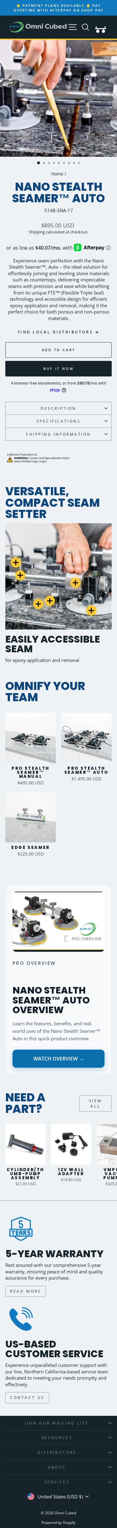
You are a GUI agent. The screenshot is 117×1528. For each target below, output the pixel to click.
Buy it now (58, 368)
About (57, 1467)
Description (58, 408)
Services (57, 1481)
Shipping (37, 232)
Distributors (56, 1452)
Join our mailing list (57, 1422)
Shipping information (58, 434)
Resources (57, 1437)
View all (95, 1103)
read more (25, 1291)
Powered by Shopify (58, 1522)
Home (57, 174)
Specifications (58, 421)
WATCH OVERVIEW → (58, 1058)
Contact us (27, 1397)
